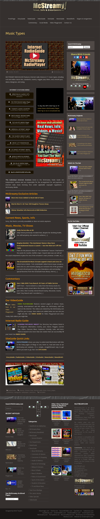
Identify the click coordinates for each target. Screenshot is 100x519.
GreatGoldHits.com (60, 513)
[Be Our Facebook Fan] (73, 87)
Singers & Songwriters (84, 19)
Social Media (43, 23)
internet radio (38, 390)
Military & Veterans (37, 467)
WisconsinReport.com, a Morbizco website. (67, 478)
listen (44, 390)
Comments (78, 448)
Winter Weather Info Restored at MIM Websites (29, 210)
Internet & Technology (38, 464)
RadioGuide (31, 19)
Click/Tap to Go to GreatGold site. (49, 111)
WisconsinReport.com (68, 515)
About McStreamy (37, 451)
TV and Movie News (38, 486)
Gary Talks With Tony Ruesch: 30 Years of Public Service (37, 283)
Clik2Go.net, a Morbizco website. (66, 423)
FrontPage (11, 19)
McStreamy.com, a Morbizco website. (66, 459)
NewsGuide (60, 19)
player (53, 390)
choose (27, 390)
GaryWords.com (47, 513)
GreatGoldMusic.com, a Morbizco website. (67, 441)
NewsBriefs (71, 19)
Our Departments (35, 442)
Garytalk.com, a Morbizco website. (56, 441)
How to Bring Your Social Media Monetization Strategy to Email (86, 208)
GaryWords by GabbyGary (38, 426)
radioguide (17, 392)
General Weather (37, 438)
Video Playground (56, 23)
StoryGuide (21, 19)
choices (21, 390)
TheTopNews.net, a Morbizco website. (56, 478)
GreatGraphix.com (87, 513)
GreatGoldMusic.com (74, 513)
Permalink (42, 392)
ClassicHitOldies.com (65, 511)
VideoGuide (41, 19)
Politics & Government (39, 477)
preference (10, 392)
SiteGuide (51, 19)
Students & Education (38, 483)
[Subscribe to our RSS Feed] (89, 87)
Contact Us (68, 23)
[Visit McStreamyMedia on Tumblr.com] (81, 87)
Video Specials (34, 497)
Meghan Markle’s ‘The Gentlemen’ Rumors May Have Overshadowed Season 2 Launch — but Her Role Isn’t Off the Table (39, 245)
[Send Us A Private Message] (39, 417)
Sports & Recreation (38, 480)
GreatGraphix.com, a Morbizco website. (57, 459)
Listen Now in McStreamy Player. (49, 108)
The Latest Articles (35, 493)
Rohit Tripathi (18, 511)
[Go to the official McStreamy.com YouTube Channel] (85, 87)
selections (32, 392)
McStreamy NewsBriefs (37, 432)
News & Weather (37, 473)
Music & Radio (36, 470)
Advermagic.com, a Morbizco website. (56, 423)
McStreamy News (35, 429)
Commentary (32, 23)
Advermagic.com (44, 511)
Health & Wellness (37, 461)
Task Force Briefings (36, 490)
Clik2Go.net (54, 511)
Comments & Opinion (38, 454)
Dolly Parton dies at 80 (25, 230)
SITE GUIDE (42, 350)
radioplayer (25, 392)
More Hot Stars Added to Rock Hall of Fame (27, 198)
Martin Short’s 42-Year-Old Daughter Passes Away (30, 204)
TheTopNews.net (54, 515)
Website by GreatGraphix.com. (83, 517)
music (49, 390)
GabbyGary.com (88, 511)
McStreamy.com (58, 72)
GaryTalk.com (78, 511)
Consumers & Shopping (39, 457)
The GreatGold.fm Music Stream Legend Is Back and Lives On (39, 262)
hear (31, 390)
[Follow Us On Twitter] (77, 87)
